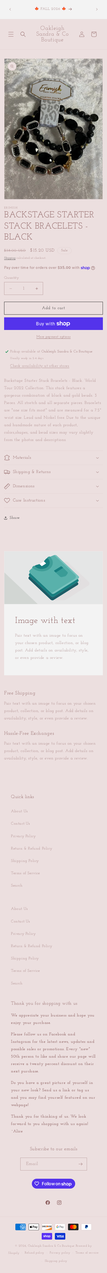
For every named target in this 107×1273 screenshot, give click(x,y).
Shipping (10, 258)
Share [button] (15, 518)
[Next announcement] (97, 9)
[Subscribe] (81, 1164)
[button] (11, 34)
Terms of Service (25, 873)
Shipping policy (56, 1261)
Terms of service (86, 1252)
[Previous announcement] (10, 9)
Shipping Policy (25, 861)
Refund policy (34, 1252)
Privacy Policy (23, 836)
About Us (19, 811)
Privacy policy (60, 1252)
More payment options (53, 336)
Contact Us (20, 824)
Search (17, 886)
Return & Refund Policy (31, 849)
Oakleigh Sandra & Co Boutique (52, 1246)
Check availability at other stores (39, 366)
